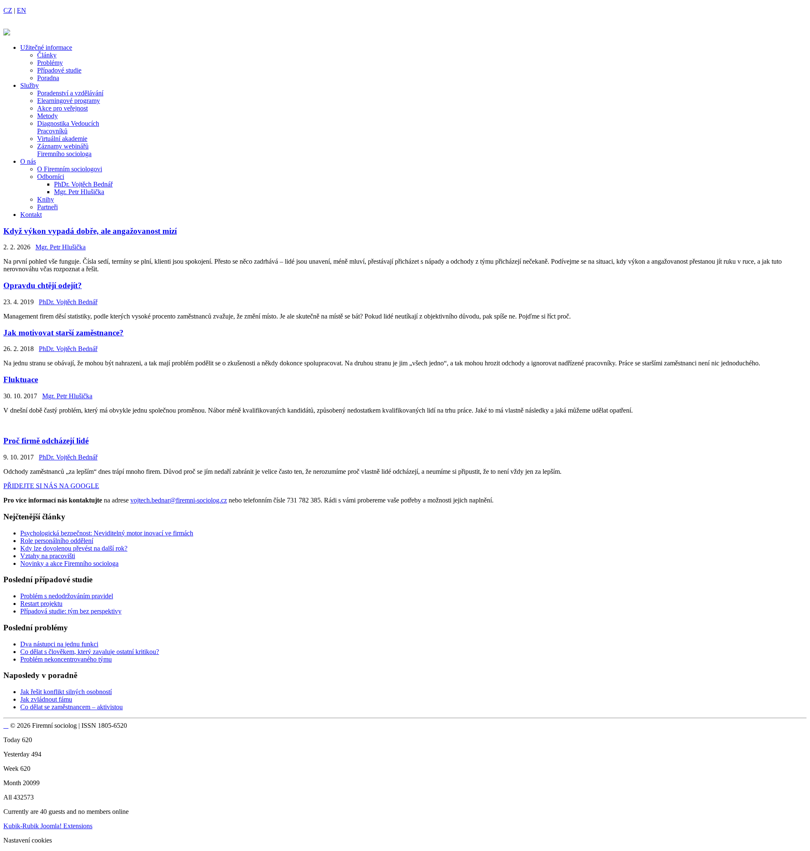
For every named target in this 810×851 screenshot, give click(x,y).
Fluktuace (20, 379)
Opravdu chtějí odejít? (42, 285)
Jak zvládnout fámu (46, 699)
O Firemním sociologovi (69, 169)
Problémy (50, 62)
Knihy (45, 199)
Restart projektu (41, 603)
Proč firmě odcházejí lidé (46, 440)
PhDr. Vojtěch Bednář (83, 184)
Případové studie (59, 70)
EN (21, 10)
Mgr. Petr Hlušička (79, 191)
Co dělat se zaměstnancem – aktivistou (71, 707)
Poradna (48, 77)
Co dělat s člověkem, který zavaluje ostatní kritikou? (89, 651)
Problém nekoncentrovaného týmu (66, 659)
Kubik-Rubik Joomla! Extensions (47, 825)
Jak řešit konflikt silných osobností (66, 691)
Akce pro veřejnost (62, 108)
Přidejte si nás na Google (51, 485)
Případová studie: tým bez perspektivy (71, 611)
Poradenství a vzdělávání (70, 93)
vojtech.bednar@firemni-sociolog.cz (178, 500)
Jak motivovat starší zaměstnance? (63, 332)
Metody (47, 115)
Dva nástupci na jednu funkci (59, 644)
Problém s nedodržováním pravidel (66, 596)
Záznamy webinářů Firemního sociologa (64, 150)
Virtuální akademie (62, 138)
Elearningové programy (68, 100)
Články (47, 55)
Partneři (47, 207)
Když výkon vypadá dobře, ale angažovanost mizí (90, 231)
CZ (7, 10)
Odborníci (50, 176)
